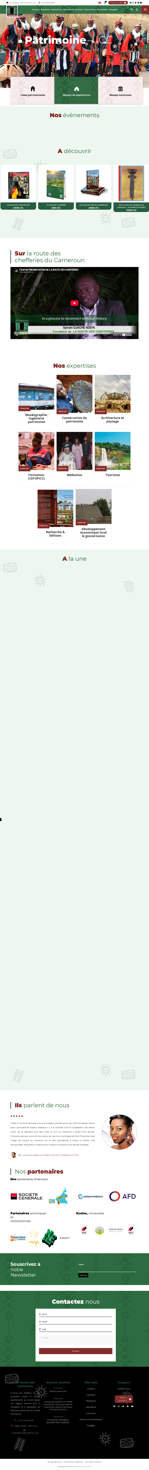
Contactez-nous (123, 1388)
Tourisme (112, 475)
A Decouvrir (91, 1413)
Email (81, 1264)
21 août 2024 (58, 1388)
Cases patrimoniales (32, 95)
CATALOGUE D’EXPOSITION (18, 205)
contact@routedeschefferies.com (22, 3)
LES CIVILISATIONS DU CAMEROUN (94, 205)
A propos (91, 1388)
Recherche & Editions (55, 534)
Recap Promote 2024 (58, 1391)
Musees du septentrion (76, 95)
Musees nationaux (120, 95)
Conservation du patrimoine (74, 419)
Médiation (74, 475)
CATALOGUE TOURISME (56, 205)
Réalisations (91, 1401)
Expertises (91, 1395)
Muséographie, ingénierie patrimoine (36, 418)
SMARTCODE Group (84, 1466)
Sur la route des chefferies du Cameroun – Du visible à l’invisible (131, 206)
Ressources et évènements (91, 1419)
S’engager (91, 1425)
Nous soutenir (122, 1399)
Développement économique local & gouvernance (93, 532)
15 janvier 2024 (58, 1417)
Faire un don (117, 3)
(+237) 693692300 (47, 3)
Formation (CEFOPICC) (36, 476)
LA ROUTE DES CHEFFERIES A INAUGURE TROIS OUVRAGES (58, 1421)
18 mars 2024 (58, 1398)
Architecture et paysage (112, 419)
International (91, 1407)
